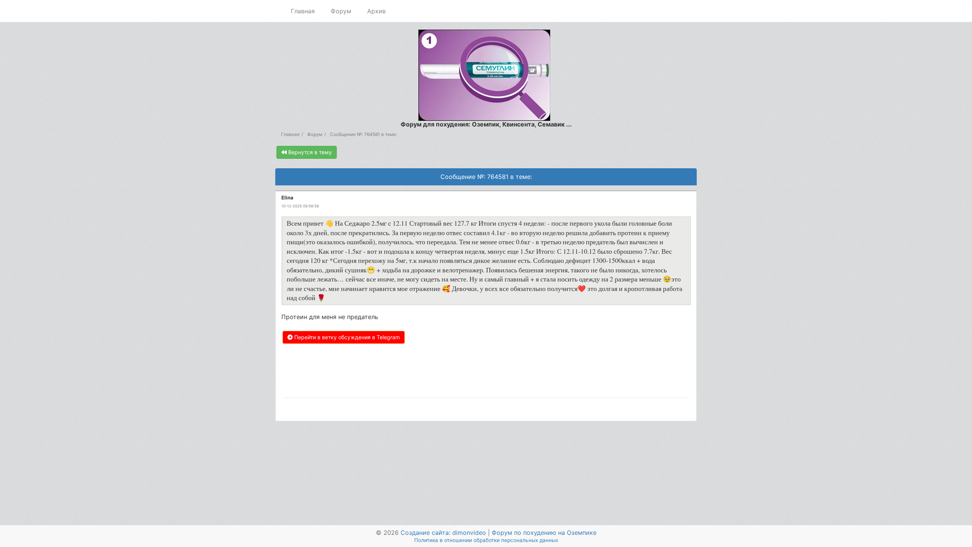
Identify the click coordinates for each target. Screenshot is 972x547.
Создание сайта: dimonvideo (443, 532)
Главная (303, 11)
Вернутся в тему (309, 152)
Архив (376, 11)
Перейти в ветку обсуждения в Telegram (346, 337)
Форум (341, 11)
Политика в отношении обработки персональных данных (486, 540)
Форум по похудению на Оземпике (544, 532)
